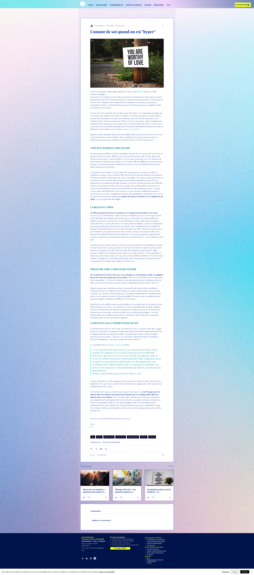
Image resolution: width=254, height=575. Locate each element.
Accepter (245, 572)
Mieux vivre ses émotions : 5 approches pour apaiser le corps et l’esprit (94, 490)
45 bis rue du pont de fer (89, 543)
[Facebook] (82, 558)
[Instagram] (90, 558)
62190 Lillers (85, 546)
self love (143, 437)
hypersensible (109, 437)
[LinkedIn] (86, 558)
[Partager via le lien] (106, 449)
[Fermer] (251, 571)
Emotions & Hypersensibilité (115, 12)
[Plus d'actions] (162, 26)
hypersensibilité (133, 437)
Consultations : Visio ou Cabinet (93, 541)
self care (152, 437)
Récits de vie (97, 12)
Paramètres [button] (225, 572)
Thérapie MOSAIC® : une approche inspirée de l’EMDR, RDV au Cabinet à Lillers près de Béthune (126, 490)
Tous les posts (84, 12)
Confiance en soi (96, 442)
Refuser (234, 572)
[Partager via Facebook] (91, 449)
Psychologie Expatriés (147, 12)
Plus (160, 12)
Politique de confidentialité (106, 572)
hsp (93, 437)
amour (99, 437)
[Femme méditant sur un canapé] (127, 478)
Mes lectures (132, 12)
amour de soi (121, 437)
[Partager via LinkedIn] (101, 449)
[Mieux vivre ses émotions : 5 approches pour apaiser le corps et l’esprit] (94, 478)
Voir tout (171, 466)
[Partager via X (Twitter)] (96, 449)
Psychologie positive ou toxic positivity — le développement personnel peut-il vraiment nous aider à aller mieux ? (159, 490)
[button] (148, 5)
